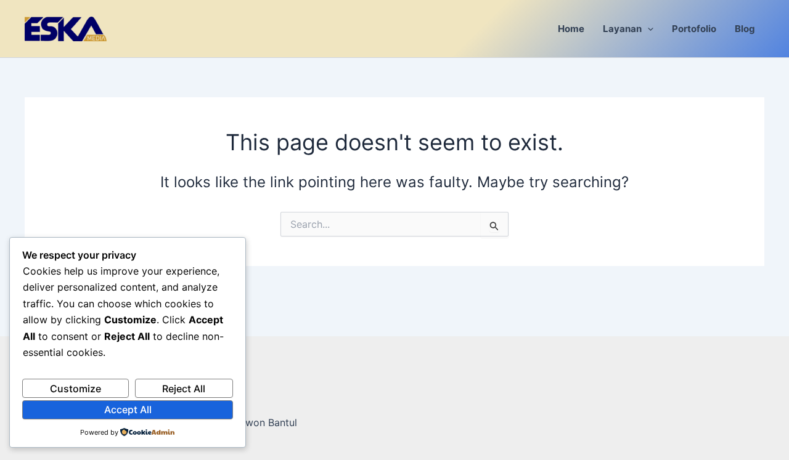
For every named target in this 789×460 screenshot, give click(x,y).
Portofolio (694, 28)
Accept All (128, 409)
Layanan (622, 28)
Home (571, 28)
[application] (647, 28)
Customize (75, 388)
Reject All (183, 388)
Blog (745, 28)
